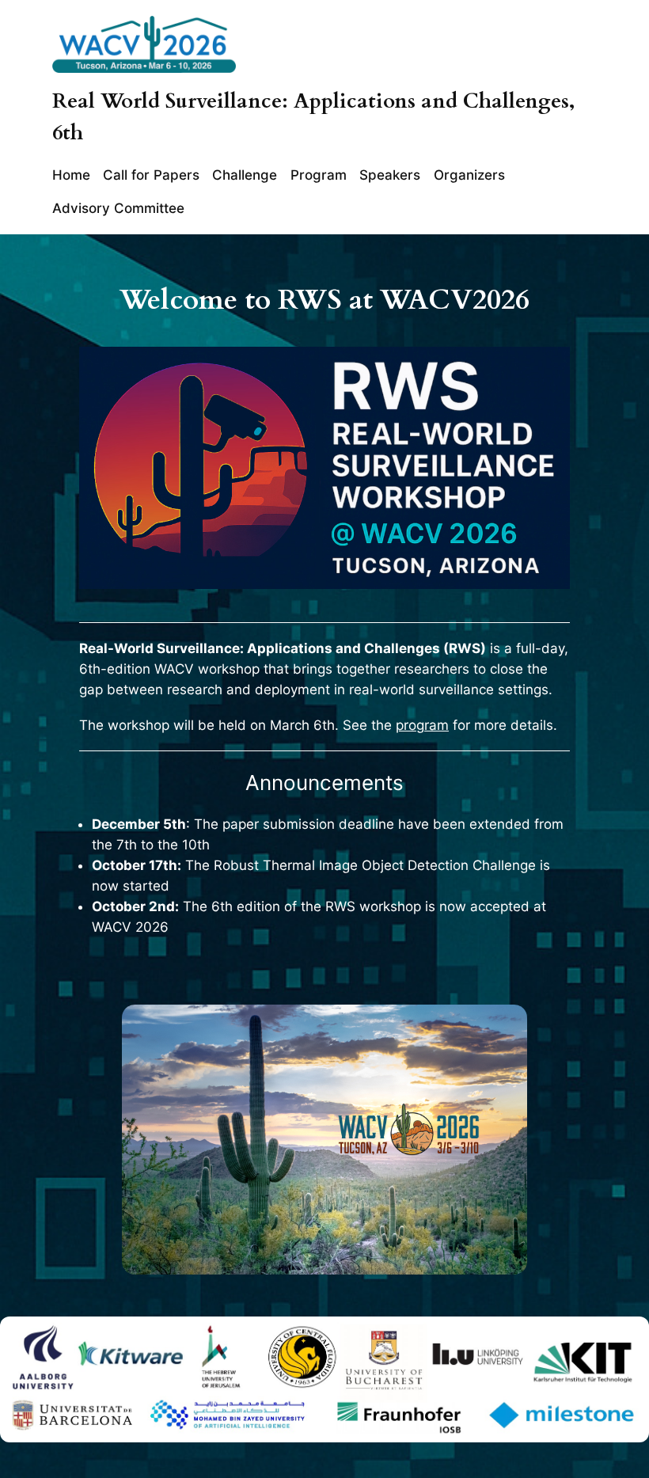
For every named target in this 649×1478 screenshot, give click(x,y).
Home (71, 175)
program (422, 725)
